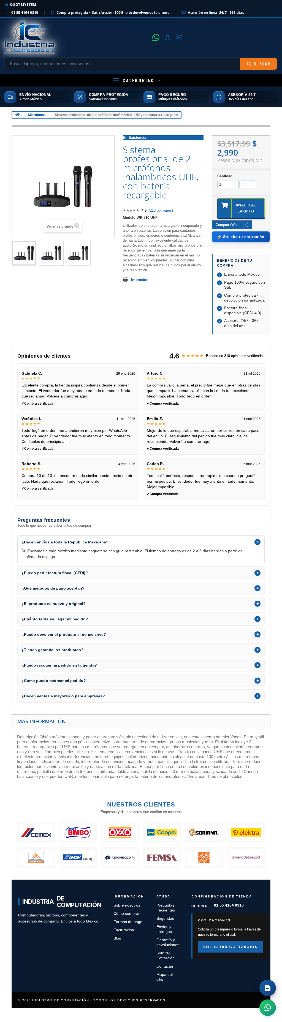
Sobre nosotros (126, 905)
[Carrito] (179, 37)
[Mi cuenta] (167, 37)
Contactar (164, 966)
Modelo (129, 218)
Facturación (123, 930)
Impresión (139, 280)
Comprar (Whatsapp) (232, 225)
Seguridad (165, 918)
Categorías (138, 80)
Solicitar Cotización (230, 946)
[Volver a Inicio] (17, 115)
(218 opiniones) (161, 210)
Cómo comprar (126, 913)
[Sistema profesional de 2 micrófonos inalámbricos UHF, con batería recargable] (24, 253)
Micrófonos (37, 115)
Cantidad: (225, 176)
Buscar (262, 64)
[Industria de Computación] (76, 37)
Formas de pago (127, 922)
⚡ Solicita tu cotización (240, 236)
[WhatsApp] (155, 37)
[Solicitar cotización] (267, 988)
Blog (117, 938)
